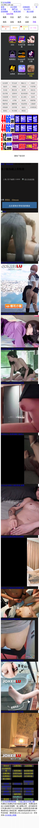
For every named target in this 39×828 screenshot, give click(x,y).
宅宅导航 (28, 794)
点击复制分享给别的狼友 (19, 206)
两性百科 (14, 90)
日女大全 (17, 789)
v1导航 (14, 100)
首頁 (2, 164)
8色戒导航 (24, 104)
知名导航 (9, 14)
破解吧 (6, 791)
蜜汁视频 (6, 779)
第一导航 (33, 28)
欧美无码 (17, 11)
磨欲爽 (28, 791)
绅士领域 (14, 111)
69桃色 (14, 86)
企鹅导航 (17, 766)
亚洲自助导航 (6, 787)
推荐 (4, 17)
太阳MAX (14, 93)
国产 (19, 17)
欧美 (19, 22)
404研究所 (33, 107)
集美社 (5, 111)
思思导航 (17, 771)
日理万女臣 (17, 773)
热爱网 (6, 784)
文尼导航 (28, 766)
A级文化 (33, 90)
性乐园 (5, 90)
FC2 (26, 17)
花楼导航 (6, 794)
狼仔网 (24, 90)
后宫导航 (14, 107)
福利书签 (17, 794)
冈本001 (14, 97)
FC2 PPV (27, 9)
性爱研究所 (28, 789)
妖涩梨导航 (28, 771)
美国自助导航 (28, 783)
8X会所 (33, 93)
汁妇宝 (17, 791)
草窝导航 (17, 784)
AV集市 (33, 83)
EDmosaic (9, 164)
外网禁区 (6, 776)
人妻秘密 (33, 104)
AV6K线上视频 (10, 815)
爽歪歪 (24, 111)
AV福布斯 (5, 97)
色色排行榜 (28, 773)
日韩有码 (26, 7)
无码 (34, 17)
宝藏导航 (6, 773)
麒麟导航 (14, 104)
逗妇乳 (33, 97)
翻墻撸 (6, 799)
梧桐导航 (33, 100)
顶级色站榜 (17, 776)
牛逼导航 (33, 86)
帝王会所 (14, 83)
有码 (4, 22)
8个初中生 (28, 776)
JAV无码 (13, 7)
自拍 (12, 22)
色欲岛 (5, 86)
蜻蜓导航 (5, 104)
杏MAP (15, 28)
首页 (2, 7)
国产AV (15, 9)
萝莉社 (7, 200)
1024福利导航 (6, 769)
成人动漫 (30, 11)
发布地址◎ (28, 799)
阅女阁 (24, 100)
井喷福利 (5, 107)
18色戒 (24, 86)
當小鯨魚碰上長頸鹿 (23, 164)
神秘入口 (23, 83)
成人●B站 (24, 97)
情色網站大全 (17, 798)
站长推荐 (5, 83)
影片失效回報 (29, 179)
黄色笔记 (5, 100)
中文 (12, 17)
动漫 (27, 22)
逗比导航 (5, 93)
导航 (34, 22)
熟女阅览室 (24, 93)
